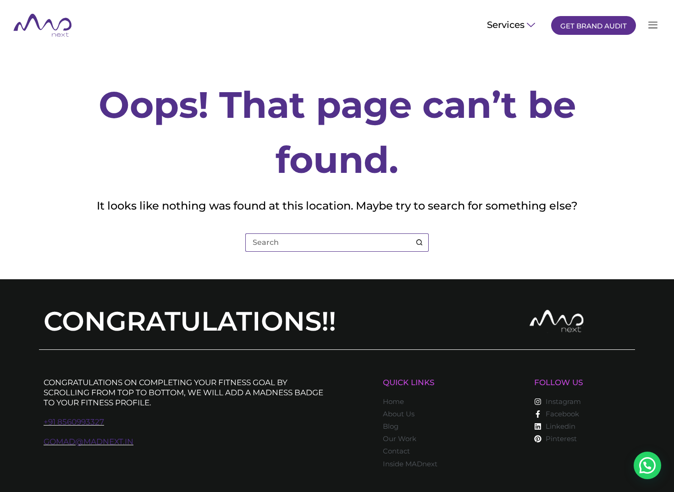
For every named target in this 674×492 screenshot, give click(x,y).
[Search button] (419, 242)
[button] (647, 465)
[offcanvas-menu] (653, 25)
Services (506, 24)
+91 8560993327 (74, 421)
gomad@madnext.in (88, 441)
